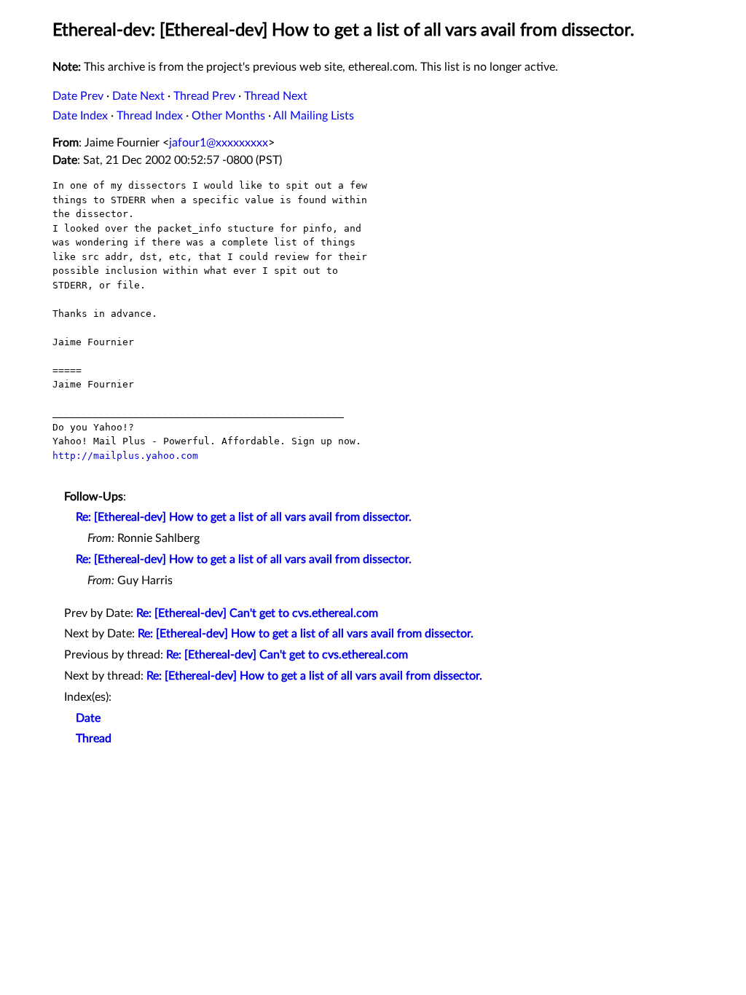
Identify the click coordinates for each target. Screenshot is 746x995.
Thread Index (150, 116)
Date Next (138, 96)
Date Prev (77, 96)
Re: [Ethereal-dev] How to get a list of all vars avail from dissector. (244, 517)
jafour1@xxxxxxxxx (218, 143)
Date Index (80, 116)
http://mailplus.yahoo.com (125, 455)
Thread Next (275, 96)
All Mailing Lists (313, 116)
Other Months (228, 116)
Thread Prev (204, 96)
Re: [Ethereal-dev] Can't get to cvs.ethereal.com (257, 613)
